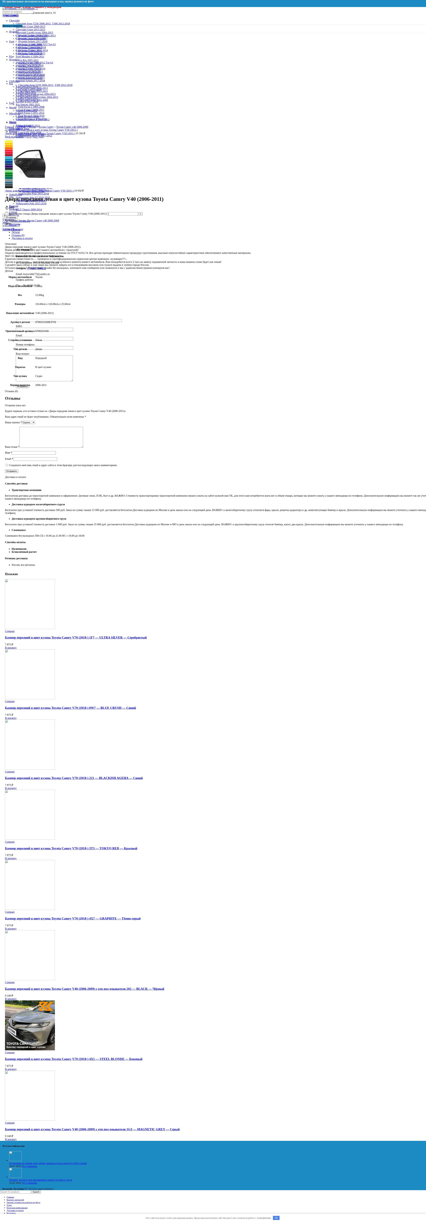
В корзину (11, 217)
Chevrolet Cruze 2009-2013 (30, 26)
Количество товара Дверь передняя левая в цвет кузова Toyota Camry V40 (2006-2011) (57, 213)
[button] (11, 647)
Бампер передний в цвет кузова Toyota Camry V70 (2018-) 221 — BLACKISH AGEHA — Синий (74, 778)
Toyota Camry (46, 126)
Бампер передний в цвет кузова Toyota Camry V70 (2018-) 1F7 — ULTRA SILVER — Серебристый (76, 637)
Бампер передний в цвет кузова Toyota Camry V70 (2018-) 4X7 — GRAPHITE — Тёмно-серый (73, 918)
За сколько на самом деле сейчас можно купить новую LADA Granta (48, 1163)
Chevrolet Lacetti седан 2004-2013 (34, 32)
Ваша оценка (13, 422)
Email (9, 458)
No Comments (29, 1166)
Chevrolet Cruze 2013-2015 (30, 29)
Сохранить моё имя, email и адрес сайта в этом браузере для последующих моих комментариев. (63, 465)
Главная (9, 126)
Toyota (32, 126)
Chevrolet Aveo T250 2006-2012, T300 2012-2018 (43, 23)
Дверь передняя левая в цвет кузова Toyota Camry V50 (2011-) (40, 133)
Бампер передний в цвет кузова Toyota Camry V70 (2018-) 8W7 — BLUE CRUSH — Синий (70, 708)
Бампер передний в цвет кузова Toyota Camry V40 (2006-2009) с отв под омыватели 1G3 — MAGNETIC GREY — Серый (92, 1129)
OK (276, 1218)
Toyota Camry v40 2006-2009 (72, 126)
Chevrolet (14, 20)
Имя (8, 452)
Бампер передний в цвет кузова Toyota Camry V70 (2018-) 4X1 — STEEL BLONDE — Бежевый (73, 1059)
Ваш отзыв (12, 446)
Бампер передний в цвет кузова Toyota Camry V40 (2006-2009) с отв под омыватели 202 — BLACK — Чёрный (84, 989)
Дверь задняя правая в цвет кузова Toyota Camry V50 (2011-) (39, 190)
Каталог (21, 126)
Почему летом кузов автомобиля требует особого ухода (40, 1180)
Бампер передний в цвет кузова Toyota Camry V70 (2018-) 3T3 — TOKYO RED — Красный (71, 848)
